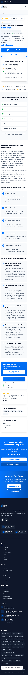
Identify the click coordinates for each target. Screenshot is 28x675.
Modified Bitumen (7, 598)
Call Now (15, 55)
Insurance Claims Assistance (18, 11)
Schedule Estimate (13, 379)
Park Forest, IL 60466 (7, 649)
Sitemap (22, 672)
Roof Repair (6, 573)
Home (2, 11)
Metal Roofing (6, 596)
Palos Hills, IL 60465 (19, 639)
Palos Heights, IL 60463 (7, 639)
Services (8, 11)
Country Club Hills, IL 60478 (8, 652)
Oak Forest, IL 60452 (18, 655)
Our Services (6, 549)
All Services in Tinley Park (15, 464)
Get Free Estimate (13, 486)
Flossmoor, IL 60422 (6, 644)
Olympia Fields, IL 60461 (18, 647)
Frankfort (20, 411)
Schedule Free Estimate (14, 459)
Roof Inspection (7, 578)
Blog (4, 557)
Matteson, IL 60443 (6, 647)
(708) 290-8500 (8, 45)
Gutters (5, 580)
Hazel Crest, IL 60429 (7, 655)
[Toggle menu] (25, 6)
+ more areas (5, 663)
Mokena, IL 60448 (15, 658)
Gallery (4, 554)
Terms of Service (15, 672)
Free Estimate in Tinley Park (15, 50)
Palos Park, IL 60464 (6, 641)
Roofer (4, 575)
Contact (5, 559)
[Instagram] (6, 519)
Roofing (5, 568)
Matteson (6, 413)
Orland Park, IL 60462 (7, 636)
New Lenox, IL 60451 (6, 660)
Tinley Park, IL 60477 (17, 633)
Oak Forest (13, 411)
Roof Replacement (7, 570)
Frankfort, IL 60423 (6, 633)
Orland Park (6, 411)
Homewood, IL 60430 (18, 641)
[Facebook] (2, 519)
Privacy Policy (7, 672)
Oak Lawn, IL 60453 (18, 636)
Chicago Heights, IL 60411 (18, 644)
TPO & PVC (6, 591)
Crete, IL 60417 (5, 658)
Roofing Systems (7, 552)
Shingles (5, 588)
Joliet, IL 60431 (16, 660)
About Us (5, 547)
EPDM (4, 593)
